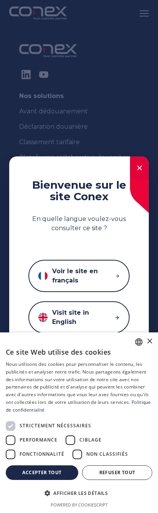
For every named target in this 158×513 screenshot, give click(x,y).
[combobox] (139, 342)
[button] (79, 493)
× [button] (149, 341)
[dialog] (79, 422)
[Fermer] (139, 167)
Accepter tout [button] (41, 472)
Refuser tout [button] (117, 472)
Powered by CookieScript (79, 505)
